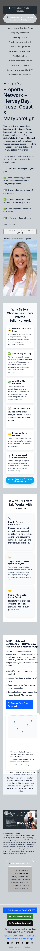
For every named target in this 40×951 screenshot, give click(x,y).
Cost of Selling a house (20, 47)
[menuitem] (20, 28)
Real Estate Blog (20, 56)
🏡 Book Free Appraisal (20, 923)
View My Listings (20, 37)
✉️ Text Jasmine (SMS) (20, 917)
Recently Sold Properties (20, 75)
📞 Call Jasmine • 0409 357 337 (20, 910)
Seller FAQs (12, 224)
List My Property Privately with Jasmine (20, 480)
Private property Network (20, 42)
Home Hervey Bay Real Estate (20, 28)
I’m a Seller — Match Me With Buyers (20, 231)
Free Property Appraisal (19, 178)
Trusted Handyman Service (20, 61)
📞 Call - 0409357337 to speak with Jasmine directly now (20, 18)
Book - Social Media (20, 65)
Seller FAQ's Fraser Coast (20, 51)
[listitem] (8, 943)
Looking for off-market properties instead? (22, 772)
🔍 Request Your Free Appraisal (18, 704)
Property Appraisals (20, 33)
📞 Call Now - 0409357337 (20, 863)
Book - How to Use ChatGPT (20, 70)
